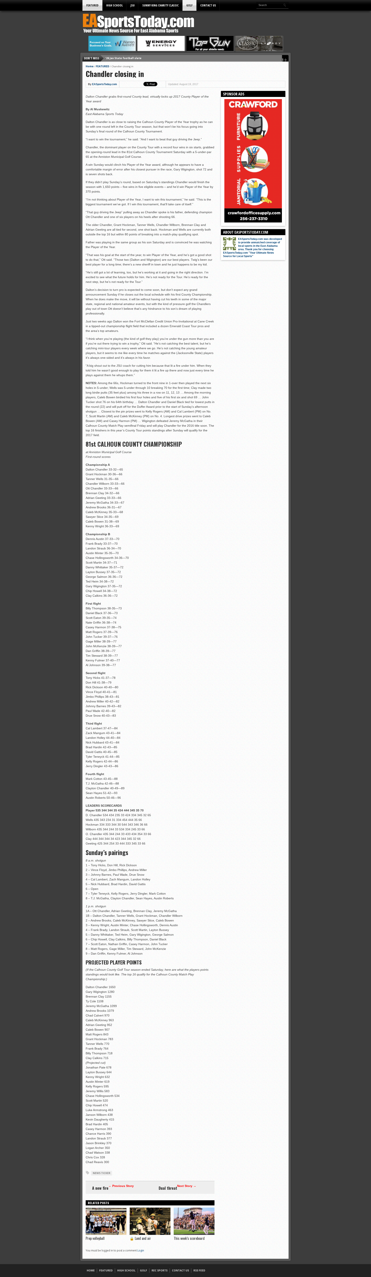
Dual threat (168, 1188)
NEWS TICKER (101, 1173)
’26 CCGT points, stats (120, 58)
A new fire (100, 1188)
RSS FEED (199, 1270)
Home (90, 66)
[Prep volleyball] (106, 1234)
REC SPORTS (159, 1270)
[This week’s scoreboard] (194, 1234)
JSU (133, 5)
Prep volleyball (95, 1238)
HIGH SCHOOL (114, 5)
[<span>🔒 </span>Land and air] (150, 1234)
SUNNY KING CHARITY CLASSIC (160, 5)
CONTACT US (208, 5)
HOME (91, 1270)
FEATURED (92, 5)
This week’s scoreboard (189, 1238)
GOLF (189, 5)
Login (140, 1250)
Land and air (140, 1238)
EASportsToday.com (104, 84)
